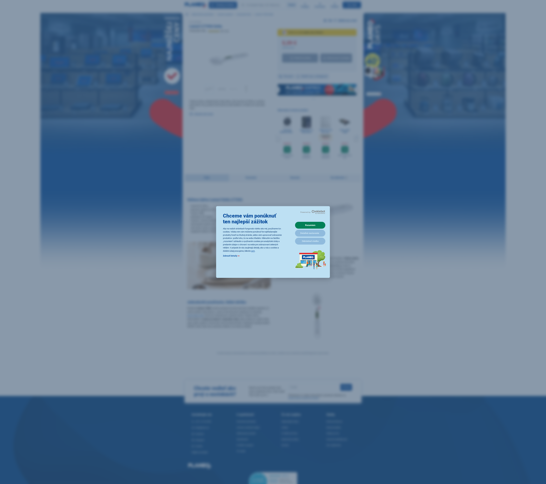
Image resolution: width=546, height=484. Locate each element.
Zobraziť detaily (231, 256)
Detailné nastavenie (309, 233)
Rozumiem (310, 225)
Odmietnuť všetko (310, 241)
